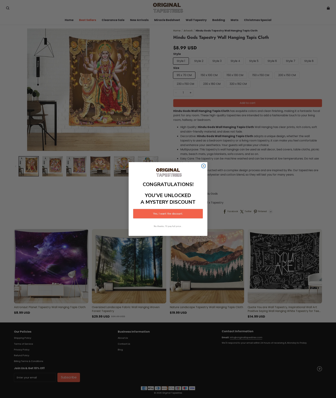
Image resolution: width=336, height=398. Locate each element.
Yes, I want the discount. (168, 214)
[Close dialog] (203, 166)
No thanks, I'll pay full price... (168, 226)
